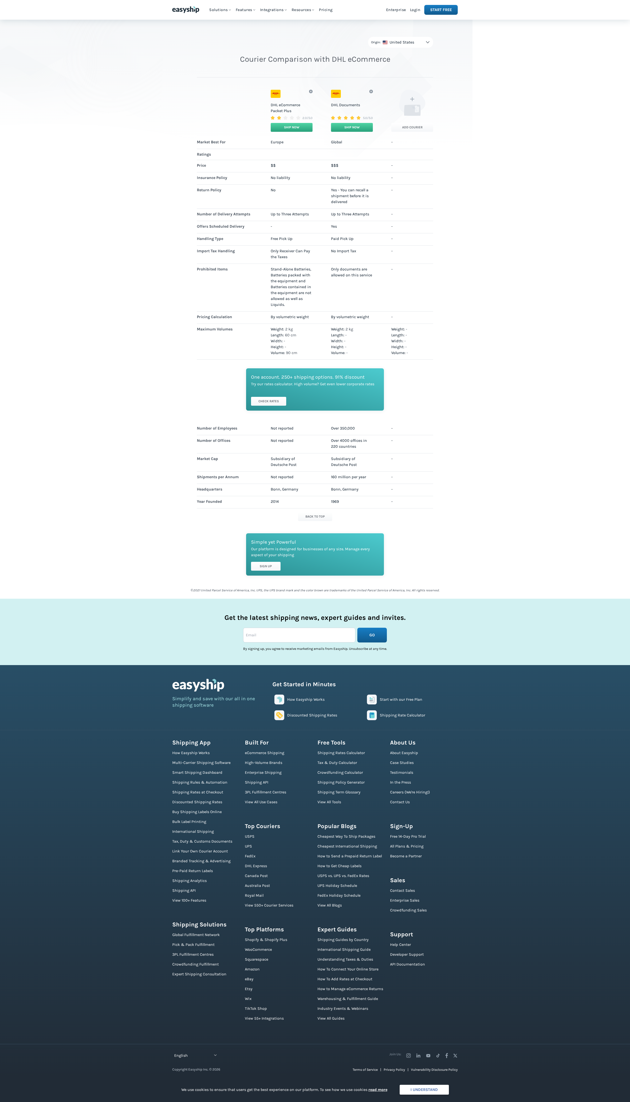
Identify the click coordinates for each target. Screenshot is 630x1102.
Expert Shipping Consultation (199, 974)
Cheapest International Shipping (347, 846)
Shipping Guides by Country (343, 939)
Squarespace (256, 959)
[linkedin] (418, 1055)
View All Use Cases (261, 802)
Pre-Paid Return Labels (192, 870)
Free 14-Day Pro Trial (408, 836)
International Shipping (193, 831)
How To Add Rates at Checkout (344, 979)
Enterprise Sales (404, 900)
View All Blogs (329, 905)
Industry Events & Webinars (342, 1008)
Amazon (252, 969)
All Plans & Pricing (407, 846)
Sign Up (266, 566)
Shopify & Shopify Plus (266, 939)
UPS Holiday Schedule (337, 885)
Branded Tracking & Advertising (201, 861)
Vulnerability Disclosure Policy (434, 1070)
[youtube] (428, 1055)
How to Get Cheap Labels (339, 866)
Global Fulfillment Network (196, 934)
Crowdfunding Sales (408, 910)
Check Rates (268, 401)
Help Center (400, 944)
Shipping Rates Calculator (341, 752)
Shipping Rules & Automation (199, 782)
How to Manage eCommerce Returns (350, 988)
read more (377, 1089)
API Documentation (407, 964)
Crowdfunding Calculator (340, 772)
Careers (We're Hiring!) (410, 792)
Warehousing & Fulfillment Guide (347, 998)
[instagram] (408, 1055)
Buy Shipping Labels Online (197, 811)
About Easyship (404, 752)
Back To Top (315, 516)
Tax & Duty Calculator (337, 762)
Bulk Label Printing (189, 821)
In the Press (400, 782)
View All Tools (329, 802)
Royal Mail (254, 895)
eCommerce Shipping (264, 752)
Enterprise (396, 9)
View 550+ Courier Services (269, 905)
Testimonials (401, 772)
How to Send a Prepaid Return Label (349, 856)
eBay (249, 979)
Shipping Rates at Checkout (197, 792)
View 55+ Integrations (264, 1018)
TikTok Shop (256, 1008)
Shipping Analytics (189, 880)
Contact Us (400, 802)
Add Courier (412, 127)
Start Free (441, 9)
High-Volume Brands (263, 762)
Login (415, 9)
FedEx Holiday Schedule (339, 895)
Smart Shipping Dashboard (197, 772)
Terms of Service (365, 1070)
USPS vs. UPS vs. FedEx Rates (343, 875)
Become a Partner (406, 856)
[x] (455, 1055)
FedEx (250, 856)
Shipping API (184, 890)
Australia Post (257, 885)
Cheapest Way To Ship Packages (346, 836)
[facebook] (446, 1055)
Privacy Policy (394, 1070)
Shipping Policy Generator (341, 782)
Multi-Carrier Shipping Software (201, 762)
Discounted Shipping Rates (197, 802)
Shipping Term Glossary (339, 792)
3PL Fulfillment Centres (193, 954)
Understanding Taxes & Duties (345, 959)
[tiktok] (438, 1055)
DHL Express (256, 866)
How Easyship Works (191, 752)
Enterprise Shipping (263, 772)
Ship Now (291, 127)
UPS (248, 846)
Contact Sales (402, 890)
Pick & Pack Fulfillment (193, 944)
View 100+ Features (189, 900)
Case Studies (402, 762)
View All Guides (331, 1018)
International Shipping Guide (344, 949)
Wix (248, 998)
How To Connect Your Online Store (347, 969)
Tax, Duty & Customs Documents (202, 841)
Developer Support (407, 954)
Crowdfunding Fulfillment (195, 964)
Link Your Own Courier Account (200, 851)
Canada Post (256, 875)
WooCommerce (258, 949)
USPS (249, 836)
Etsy (248, 988)
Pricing (326, 9)
